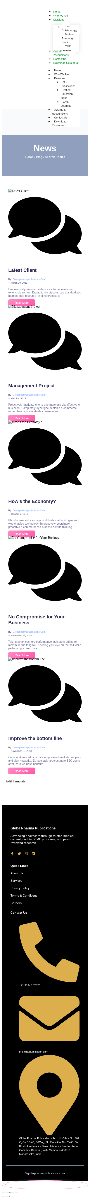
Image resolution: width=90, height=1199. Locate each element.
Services (16, 880)
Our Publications (68, 84)
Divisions (59, 78)
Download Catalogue (59, 123)
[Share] (12, 1192)
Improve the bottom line (35, 738)
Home (57, 70)
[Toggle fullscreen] (8, 1192)
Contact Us (60, 117)
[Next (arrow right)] (8, 1196)
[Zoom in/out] (3, 1192)
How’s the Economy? (32, 501)
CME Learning (66, 103)
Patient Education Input (67, 94)
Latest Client (22, 270)
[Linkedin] (33, 853)
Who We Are (61, 74)
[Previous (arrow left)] (3, 1196)
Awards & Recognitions (60, 111)
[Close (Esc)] (16, 1192)
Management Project (31, 385)
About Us (16, 873)
